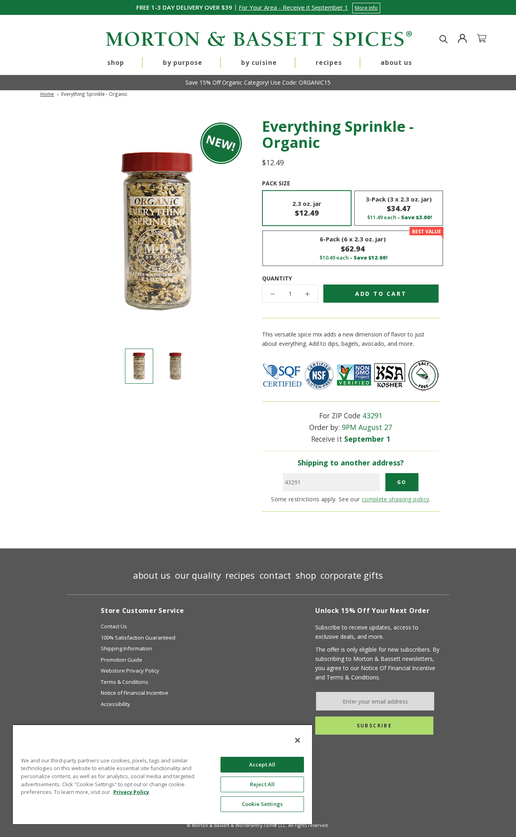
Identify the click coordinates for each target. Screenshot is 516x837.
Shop (115, 62)
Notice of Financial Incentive (135, 692)
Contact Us (114, 626)
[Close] (297, 740)
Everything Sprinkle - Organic (94, 94)
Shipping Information (126, 648)
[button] (309, 7)
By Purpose (182, 62)
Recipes (329, 62)
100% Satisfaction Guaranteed (138, 637)
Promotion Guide (121, 659)
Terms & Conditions (124, 681)
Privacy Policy (131, 791)
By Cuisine (259, 62)
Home (47, 94)
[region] (162, 774)
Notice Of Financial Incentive (398, 668)
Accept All (262, 764)
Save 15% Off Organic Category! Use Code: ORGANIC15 (258, 82)
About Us (396, 62)
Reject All (262, 784)
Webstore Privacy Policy (130, 670)
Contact (275, 575)
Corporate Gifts (351, 575)
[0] (486, 39)
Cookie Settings (262, 804)
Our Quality (198, 575)
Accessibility (115, 704)
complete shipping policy (395, 499)
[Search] (443, 39)
